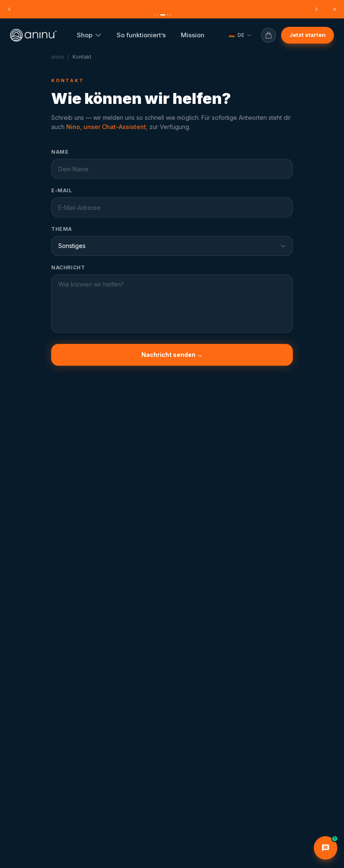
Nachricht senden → (172, 354)
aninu (57, 57)
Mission (192, 35)
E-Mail (61, 190)
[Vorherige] (9, 9)
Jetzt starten (307, 34)
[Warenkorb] (268, 35)
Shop (84, 35)
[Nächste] (316, 9)
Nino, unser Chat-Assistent (106, 126)
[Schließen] (335, 9)
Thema (61, 229)
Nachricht (68, 267)
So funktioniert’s (141, 35)
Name (59, 152)
